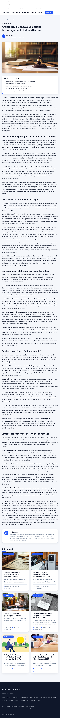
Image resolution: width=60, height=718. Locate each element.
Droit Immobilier (33, 9)
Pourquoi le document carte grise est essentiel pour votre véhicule (12, 574)
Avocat (10, 9)
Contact (48, 12)
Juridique (33, 12)
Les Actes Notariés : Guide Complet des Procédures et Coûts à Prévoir (42, 615)
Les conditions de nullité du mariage (15, 83)
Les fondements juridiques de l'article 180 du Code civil (20, 81)
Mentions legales (31, 700)
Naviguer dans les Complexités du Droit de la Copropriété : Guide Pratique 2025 (44, 657)
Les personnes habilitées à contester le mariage (19, 86)
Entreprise (25, 12)
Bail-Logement (16, 12)
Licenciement (6, 12)
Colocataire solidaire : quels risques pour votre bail (14, 614)
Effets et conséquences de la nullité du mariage (18, 91)
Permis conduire (45, 9)
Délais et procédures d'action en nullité (16, 88)
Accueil (4, 9)
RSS (39, 700)
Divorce (16, 9)
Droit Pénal (23, 9)
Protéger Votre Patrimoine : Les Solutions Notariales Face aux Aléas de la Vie (13, 657)
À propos (40, 12)
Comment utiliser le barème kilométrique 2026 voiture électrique (41, 574)
